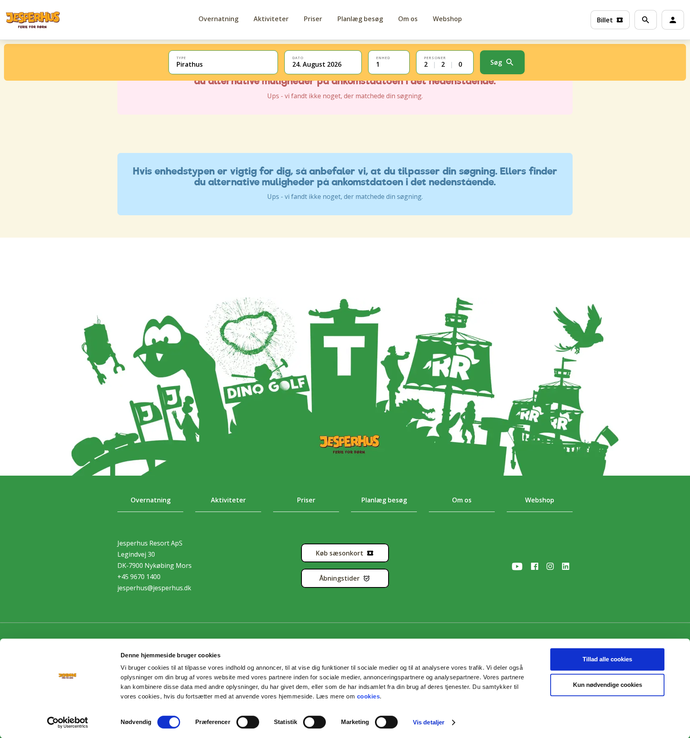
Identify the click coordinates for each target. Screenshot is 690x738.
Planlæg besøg (360, 18)
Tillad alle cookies (607, 659)
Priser (313, 18)
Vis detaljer (428, 722)
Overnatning (151, 500)
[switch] (240, 722)
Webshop (447, 18)
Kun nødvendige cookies (607, 684)
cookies (368, 696)
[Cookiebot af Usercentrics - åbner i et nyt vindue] (68, 722)
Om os (408, 18)
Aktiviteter (271, 18)
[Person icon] (673, 20)
